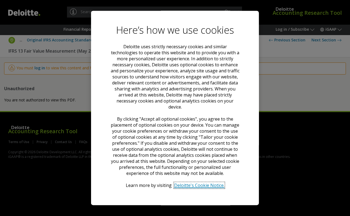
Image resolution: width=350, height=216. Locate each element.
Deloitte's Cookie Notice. (199, 185)
